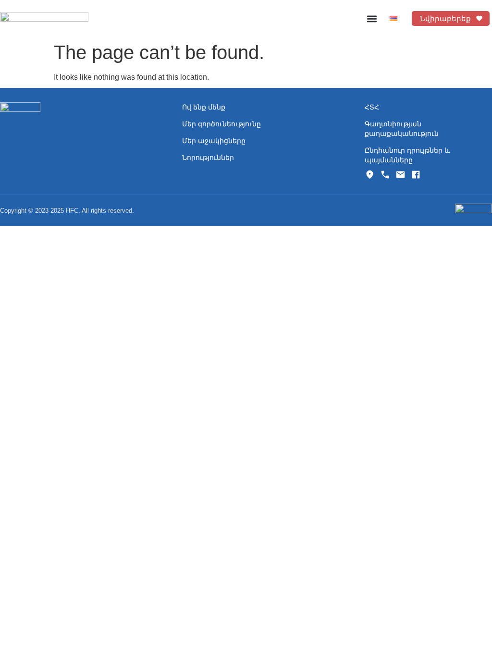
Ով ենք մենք (203, 107)
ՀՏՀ (372, 107)
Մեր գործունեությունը (221, 124)
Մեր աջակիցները (214, 141)
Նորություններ (208, 157)
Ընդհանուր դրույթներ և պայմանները (407, 155)
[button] (372, 18)
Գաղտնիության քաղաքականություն (402, 128)
